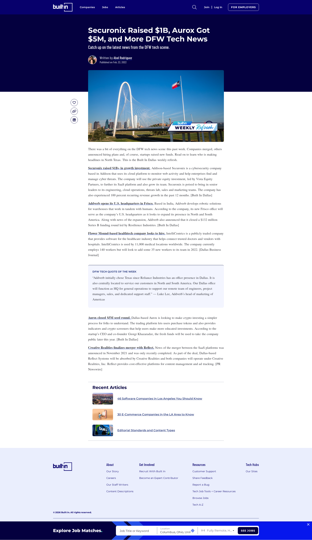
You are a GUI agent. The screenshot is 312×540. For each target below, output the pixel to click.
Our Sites (251, 471)
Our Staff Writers (117, 484)
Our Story (112, 471)
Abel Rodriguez (123, 58)
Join (206, 7)
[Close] (308, 524)
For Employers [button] (243, 7)
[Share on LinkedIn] (74, 119)
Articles (120, 7)
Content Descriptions (119, 491)
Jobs (105, 7)
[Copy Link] (74, 111)
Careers (111, 478)
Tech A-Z (197, 504)
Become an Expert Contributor (158, 478)
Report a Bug (200, 484)
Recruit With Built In (152, 471)
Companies (87, 7)
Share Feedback (202, 478)
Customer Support (204, 471)
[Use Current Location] (193, 531)
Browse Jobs (200, 498)
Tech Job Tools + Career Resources (214, 491)
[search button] (194, 7)
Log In (218, 7)
